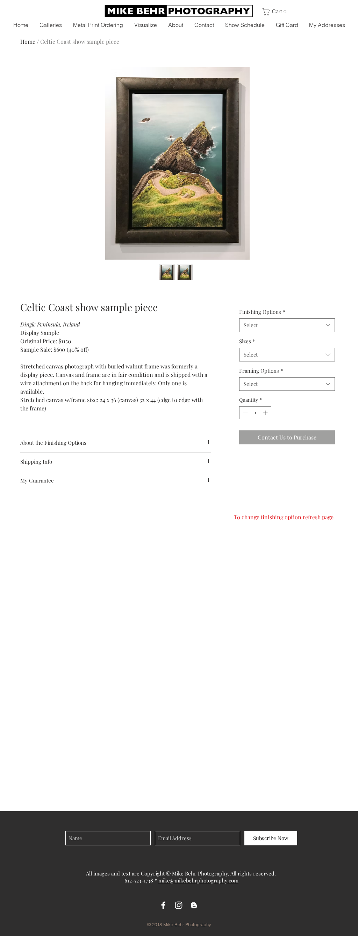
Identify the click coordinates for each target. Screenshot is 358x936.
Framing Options (261, 370)
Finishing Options (262, 311)
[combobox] (287, 325)
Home (27, 41)
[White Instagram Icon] (179, 905)
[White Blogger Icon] (194, 905)
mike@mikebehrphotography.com (198, 880)
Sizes (247, 341)
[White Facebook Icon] (163, 905)
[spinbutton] (255, 413)
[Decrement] (244, 413)
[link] (277, 11)
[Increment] (266, 413)
